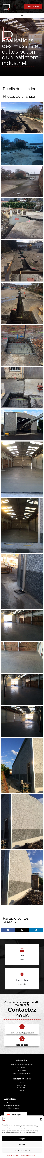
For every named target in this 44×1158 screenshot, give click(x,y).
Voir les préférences (22, 1150)
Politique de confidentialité (28, 1155)
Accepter (22, 1139)
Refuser (22, 1144)
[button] (41, 1120)
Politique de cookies (13, 1155)
